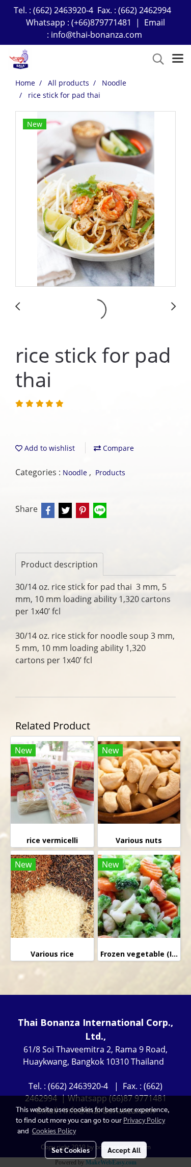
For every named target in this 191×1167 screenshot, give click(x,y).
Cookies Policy (54, 1130)
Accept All (124, 1149)
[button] (155, 59)
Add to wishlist (48, 448)
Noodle (76, 472)
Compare (117, 448)
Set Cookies (70, 1149)
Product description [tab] (59, 564)
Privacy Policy (144, 1119)
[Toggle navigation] (178, 59)
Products (110, 472)
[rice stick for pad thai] (95, 199)
